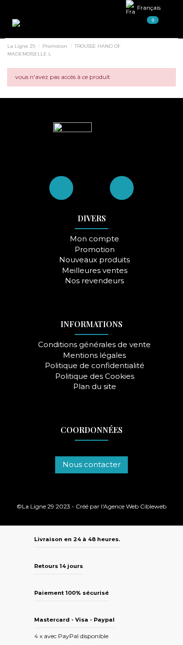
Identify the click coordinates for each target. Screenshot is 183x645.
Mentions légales (94, 356)
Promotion (95, 250)
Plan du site (94, 387)
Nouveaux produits (94, 260)
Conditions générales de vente (94, 345)
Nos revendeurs (94, 281)
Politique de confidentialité (94, 366)
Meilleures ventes (94, 271)
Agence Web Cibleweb (134, 506)
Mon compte (94, 239)
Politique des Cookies (94, 376)
